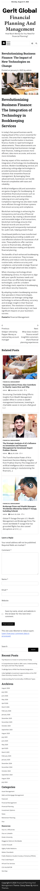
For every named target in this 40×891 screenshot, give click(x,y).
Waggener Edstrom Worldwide (12, 841)
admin (29, 70)
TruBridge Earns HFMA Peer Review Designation (17, 669)
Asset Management (8, 791)
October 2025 (6, 726)
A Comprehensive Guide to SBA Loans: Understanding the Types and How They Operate (19, 665)
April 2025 (5, 748)
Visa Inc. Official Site (8, 830)
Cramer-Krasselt (7, 845)
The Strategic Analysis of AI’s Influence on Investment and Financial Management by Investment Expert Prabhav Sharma (19, 446)
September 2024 (7, 775)
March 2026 (5, 707)
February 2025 (6, 756)
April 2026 (5, 703)
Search (4, 646)
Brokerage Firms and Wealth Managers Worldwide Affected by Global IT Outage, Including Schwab (20, 508)
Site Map (4, 871)
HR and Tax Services (8, 864)
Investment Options (8, 810)
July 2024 (4, 782)
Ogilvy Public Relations (9, 848)
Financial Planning (8, 806)
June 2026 (5, 696)
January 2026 (6, 715)
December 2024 (7, 763)
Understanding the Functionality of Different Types (18, 679)
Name (5, 579)
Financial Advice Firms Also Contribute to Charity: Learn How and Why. (19, 386)
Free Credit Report (8, 860)
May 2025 (5, 745)
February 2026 (6, 711)
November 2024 (7, 767)
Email (5, 590)
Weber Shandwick (7, 852)
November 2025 (7, 722)
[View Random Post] (32, 43)
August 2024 (6, 778)
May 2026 (5, 699)
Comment (6, 550)
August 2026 (6, 688)
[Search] (36, 43)
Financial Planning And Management (20, 23)
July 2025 (4, 737)
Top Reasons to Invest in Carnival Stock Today (17, 660)
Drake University (7, 837)
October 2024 (6, 771)
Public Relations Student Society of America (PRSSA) (19, 856)
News (3, 814)
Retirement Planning (8, 818)
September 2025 (7, 730)
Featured (5, 799)
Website (5, 600)
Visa (3, 822)
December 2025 (7, 718)
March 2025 (5, 752)
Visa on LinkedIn (7, 833)
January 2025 (6, 760)
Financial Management (19, 317)
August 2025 (6, 733)
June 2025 (5, 741)
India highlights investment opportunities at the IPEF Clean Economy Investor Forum (19, 674)
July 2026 (4, 692)
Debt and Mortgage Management (13, 795)
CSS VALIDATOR (7, 867)
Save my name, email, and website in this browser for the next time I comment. (20, 614)
